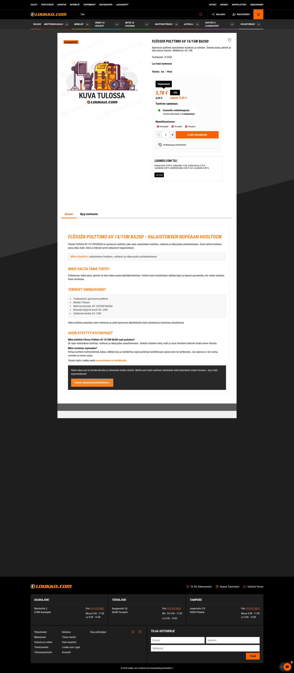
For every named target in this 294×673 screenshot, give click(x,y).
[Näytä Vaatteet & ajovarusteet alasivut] (232, 24)
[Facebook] (133, 657)
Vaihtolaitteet (239, 4)
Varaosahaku (256, 4)
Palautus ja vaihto (43, 668)
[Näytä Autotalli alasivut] (197, 24)
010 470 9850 (174, 634)
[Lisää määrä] (172, 134)
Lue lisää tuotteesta (162, 63)
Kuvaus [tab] (69, 296)
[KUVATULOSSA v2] (101, 79)
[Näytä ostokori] (258, 14)
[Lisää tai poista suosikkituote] (229, 40)
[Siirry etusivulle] (49, 14)
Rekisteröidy (243, 14)
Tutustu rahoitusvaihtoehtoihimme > (92, 464)
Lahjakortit (122, 4)
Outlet (34, 4)
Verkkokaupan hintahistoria (174, 145)
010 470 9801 (97, 634)
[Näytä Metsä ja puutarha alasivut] (146, 24)
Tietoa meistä (69, 663)
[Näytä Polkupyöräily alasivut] (259, 24)
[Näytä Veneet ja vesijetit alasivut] (117, 24)
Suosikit (224, 4)
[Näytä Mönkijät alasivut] (87, 24)
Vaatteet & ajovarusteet (212, 24)
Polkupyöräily (248, 24)
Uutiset (212, 4)
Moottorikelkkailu (53, 24)
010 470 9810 (253, 634)
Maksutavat (40, 663)
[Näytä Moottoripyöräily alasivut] (176, 24)
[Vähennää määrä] (159, 134)
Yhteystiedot (47, 4)
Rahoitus (61, 4)
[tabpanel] (147, 390)
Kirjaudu (220, 14)
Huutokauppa (105, 4)
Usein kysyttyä (69, 668)
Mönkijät (78, 24)
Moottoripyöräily (164, 24)
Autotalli (188, 24)
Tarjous (37, 24)
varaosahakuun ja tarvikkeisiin (111, 442)
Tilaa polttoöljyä (98, 657)
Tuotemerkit (89, 4)
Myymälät (75, 4)
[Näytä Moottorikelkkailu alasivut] (67, 24)
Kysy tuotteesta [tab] (89, 296)
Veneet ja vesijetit (100, 24)
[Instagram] (139, 657)
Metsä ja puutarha (130, 24)
